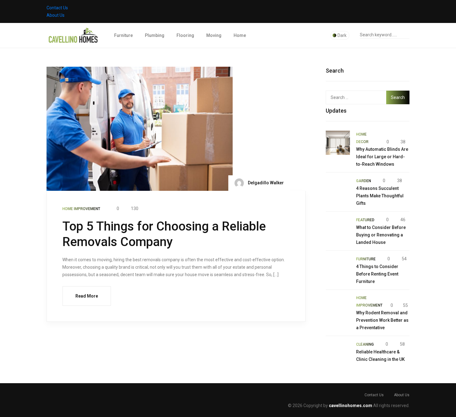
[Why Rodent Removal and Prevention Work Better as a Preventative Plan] (338, 306)
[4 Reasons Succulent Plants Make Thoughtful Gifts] (338, 189)
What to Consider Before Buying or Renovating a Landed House (381, 235)
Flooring (185, 35)
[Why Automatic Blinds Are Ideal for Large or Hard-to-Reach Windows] (338, 143)
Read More (86, 296)
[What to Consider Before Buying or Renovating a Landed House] (338, 228)
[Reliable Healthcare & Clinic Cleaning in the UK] (338, 352)
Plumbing (154, 35)
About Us (56, 15)
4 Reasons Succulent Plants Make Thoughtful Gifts (380, 196)
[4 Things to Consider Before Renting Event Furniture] (338, 267)
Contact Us (57, 7)
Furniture (123, 35)
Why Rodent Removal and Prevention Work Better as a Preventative (382, 320)
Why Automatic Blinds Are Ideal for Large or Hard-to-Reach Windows (382, 157)
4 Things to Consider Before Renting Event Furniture (377, 274)
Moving (213, 35)
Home (240, 35)
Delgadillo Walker (265, 182)
